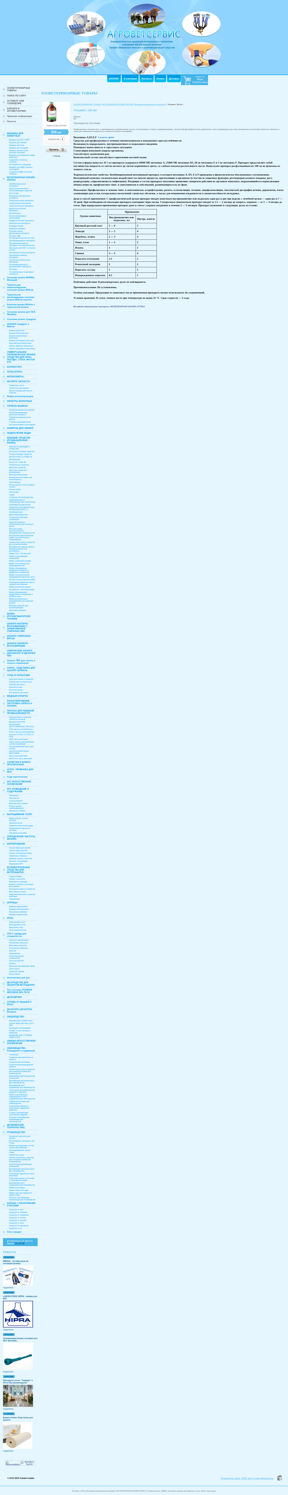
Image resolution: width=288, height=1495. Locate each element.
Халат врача (14, 969)
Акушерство (14, 798)
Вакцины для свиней (17, 142)
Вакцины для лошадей (18, 148)
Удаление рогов (15, 823)
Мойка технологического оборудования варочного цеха (22, 576)
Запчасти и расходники (19, 388)
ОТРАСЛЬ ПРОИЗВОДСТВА (21, 497)
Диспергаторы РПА (17, 722)
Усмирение (13, 1055)
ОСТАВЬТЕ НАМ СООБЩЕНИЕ (15, 102)
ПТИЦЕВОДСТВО (16, 1132)
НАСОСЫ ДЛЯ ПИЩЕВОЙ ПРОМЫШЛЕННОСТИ (20, 711)
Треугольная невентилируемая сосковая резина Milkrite (20, 287)
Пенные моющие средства (20, 454)
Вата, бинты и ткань (17, 892)
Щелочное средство (17, 467)
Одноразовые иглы (17, 922)
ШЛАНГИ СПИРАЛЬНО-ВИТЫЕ (19, 637)
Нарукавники (14, 953)
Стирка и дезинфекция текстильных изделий (18, 1114)
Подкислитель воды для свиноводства (19, 1102)
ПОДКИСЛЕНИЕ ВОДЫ (19, 433)
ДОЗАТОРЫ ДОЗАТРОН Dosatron (19, 1010)
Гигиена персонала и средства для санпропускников (22, 543)
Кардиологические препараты (21, 221)
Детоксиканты (15, 213)
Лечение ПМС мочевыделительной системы (21, 237)
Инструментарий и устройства (22, 889)
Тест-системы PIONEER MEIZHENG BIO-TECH (19, 991)
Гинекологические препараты (21, 201)
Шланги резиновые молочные (21, 340)
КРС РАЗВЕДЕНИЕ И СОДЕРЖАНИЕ (18, 790)
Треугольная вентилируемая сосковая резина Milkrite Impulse (20, 297)
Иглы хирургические (17, 930)
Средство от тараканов (19, 1215)
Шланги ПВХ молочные (19, 333)
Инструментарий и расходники (22, 425)
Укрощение (13, 795)
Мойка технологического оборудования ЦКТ (19, 565)
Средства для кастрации (19, 1062)
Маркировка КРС (16, 864)
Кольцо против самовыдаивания (16, 807)
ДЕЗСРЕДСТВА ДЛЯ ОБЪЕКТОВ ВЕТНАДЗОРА (21, 983)
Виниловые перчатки (18, 945)
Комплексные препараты (19, 223)
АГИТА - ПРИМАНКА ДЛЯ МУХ (20, 770)
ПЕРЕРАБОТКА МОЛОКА (19, 505)
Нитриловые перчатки (18, 943)
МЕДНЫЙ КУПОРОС (17, 696)
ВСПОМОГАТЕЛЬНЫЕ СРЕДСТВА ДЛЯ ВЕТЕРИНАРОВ (18, 870)
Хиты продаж (14, 1232)
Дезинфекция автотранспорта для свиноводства (21, 1082)
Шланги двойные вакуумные (21, 346)
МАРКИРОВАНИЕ (16, 844)
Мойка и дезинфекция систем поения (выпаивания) (21, 1147)
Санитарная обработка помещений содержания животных (19, 1108)
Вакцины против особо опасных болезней (18, 151)
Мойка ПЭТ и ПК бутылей (20, 553)
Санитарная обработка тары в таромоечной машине (21, 583)
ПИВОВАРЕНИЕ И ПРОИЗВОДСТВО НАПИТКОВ (22, 501)
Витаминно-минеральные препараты (150, 104)
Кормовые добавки (17, 229)
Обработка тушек (16, 1155)
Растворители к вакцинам (20, 164)
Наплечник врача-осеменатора (16, 957)
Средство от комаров (18, 1212)
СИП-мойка (14, 492)
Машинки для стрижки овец (20, 1021)
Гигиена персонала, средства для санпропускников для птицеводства (21, 1160)
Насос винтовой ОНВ (18, 756)
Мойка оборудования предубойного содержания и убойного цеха (21, 594)
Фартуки (12, 951)
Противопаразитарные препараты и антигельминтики (22, 244)
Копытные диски (16, 690)
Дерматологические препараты (17, 210)
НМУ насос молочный (18, 739)
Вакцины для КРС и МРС (19, 140)
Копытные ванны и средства (21, 679)
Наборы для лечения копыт (20, 682)
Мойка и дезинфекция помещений (18, 557)
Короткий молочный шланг (20, 343)
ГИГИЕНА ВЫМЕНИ (17, 406)
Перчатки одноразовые (19, 940)
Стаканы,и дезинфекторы (20, 422)
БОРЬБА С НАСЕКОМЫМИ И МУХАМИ (21, 1204)
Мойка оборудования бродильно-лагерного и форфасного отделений (19, 570)
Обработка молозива (18, 833)
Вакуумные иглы (16, 927)
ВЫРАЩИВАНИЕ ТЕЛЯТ (19, 814)
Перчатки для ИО (16, 961)
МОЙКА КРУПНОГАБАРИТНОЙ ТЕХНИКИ (18, 616)
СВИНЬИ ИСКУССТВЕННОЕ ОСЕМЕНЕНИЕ (21, 1042)
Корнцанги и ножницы (18, 882)
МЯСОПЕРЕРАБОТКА (18, 515)
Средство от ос (15, 1228)
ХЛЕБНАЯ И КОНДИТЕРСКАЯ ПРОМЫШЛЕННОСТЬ (21, 508)
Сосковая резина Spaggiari (21, 319)
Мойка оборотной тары (18, 1190)
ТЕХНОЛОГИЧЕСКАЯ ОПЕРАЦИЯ (18, 518)
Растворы (13, 269)
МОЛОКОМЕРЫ (15, 376)
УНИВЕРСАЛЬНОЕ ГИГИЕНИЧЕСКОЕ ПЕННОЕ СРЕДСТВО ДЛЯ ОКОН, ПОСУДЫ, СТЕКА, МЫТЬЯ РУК (21, 357)
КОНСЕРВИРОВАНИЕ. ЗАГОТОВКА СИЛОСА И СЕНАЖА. (19, 703)
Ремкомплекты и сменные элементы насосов (20, 718)
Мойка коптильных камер (19, 587)
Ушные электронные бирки (20, 853)
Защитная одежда (16, 971)
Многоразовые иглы (17, 925)
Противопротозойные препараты (18, 256)
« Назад (56, 156)
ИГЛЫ (10, 918)
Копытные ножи (15, 687)
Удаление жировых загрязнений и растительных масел (21, 524)
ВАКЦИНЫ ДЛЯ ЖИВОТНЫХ (15, 134)
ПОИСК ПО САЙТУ (16, 95)
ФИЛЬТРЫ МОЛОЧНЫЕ (19, 401)
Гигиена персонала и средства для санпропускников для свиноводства (22, 1071)
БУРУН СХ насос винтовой (20, 759)
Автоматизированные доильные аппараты (18, 414)
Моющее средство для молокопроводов (18, 607)
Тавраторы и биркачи (18, 856)
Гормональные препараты (20, 203)
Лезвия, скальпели (17, 879)
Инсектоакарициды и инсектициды (18, 217)
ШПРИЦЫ (12, 902)
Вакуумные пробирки (18, 912)
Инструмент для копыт (18, 692)
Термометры (14, 899)
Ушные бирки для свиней (19, 848)
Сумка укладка (15, 876)
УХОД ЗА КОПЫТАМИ (18, 675)
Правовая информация (19, 116)
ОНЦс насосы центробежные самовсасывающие (21, 743)
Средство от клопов (17, 1218)
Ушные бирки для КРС (18, 850)
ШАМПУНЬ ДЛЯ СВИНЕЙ (20, 428)
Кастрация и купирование (20, 1028)
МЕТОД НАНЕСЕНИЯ (18, 475)
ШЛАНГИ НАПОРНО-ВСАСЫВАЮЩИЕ (17, 644)
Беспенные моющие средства (21, 451)
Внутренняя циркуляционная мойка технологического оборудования (21, 537)
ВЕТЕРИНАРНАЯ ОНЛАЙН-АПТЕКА (21, 178)
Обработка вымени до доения (21, 410)
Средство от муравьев (18, 1226)
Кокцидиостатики (16, 226)
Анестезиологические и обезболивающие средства (20, 190)
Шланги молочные (16, 330)
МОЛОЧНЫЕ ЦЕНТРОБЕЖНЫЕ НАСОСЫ (21, 725)
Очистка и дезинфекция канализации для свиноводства (19, 1119)
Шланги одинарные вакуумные (22, 348)
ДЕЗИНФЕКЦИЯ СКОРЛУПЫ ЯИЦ (16, 1126)
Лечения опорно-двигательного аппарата (19, 232)
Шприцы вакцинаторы (18, 914)
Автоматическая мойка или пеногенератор (20, 478)
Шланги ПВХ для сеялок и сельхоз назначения (21, 661)
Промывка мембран (17, 610)
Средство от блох (16, 1223)
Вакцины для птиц (16, 145)
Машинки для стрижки (18, 803)
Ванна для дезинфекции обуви (22, 966)
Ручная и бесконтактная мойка (22, 580)
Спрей (11, 495)
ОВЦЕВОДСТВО (15, 1016)
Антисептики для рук (18, 977)
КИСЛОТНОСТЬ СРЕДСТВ (20, 457)
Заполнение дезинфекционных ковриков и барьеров (22, 1091)
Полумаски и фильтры (18, 948)
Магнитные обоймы (17, 811)
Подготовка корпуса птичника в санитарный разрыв (21, 1179)
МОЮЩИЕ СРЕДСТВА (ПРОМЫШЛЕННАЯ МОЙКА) (18, 440)
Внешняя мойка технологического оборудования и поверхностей (22, 531)
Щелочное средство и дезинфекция (18, 471)
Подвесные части (16, 385)
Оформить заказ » (200, 82)
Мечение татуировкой (18, 861)
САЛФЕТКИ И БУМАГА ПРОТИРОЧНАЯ (18, 763)
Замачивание (14, 482)
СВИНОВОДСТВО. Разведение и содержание (21, 1049)
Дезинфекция (14, 459)
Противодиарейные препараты (22, 241)
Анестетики (14, 193)
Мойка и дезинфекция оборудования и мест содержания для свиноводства (22, 1097)
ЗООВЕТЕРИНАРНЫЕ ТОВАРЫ (18, 89)
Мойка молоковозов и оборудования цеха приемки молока (21, 601)
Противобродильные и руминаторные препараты (20, 266)
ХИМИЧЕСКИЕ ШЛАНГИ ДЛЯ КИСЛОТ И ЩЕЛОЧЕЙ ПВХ (21, 653)
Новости (11, 121)
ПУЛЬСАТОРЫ (14, 371)
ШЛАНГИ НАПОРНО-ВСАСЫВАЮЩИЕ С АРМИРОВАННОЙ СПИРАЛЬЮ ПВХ (17, 627)
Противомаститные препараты (22, 253)
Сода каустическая (17, 777)
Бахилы (12, 963)
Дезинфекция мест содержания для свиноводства (22, 1086)
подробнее (8, 1287)
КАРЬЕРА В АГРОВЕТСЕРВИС (16, 109)
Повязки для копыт (17, 684)
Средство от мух (16, 1210)
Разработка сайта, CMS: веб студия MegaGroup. (247, 1478)
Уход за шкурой (15, 801)
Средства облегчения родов (21, 826)
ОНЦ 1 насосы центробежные (21, 732)
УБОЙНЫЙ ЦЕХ (16, 512)
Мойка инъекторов (17, 1188)
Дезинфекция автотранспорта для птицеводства (21, 1170)
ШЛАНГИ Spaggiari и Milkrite (18, 325)
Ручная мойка (15, 489)
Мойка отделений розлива (20, 561)
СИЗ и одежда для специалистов (16, 934)
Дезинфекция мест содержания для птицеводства (22, 1184)
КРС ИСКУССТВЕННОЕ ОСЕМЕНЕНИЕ (19, 782)
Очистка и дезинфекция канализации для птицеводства (22, 1199)
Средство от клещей (17, 1220)
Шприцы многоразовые (19, 909)
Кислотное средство (17, 462)
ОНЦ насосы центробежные (21, 729)
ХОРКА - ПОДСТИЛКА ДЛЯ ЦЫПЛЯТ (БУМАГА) (21, 669)
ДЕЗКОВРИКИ (14, 997)
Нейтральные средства (19, 465)
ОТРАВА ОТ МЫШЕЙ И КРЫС (19, 1003)
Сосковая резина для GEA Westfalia (21, 313)
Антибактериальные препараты (17, 185)
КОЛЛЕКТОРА (14, 367)
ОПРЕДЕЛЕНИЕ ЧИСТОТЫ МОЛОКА (21, 837)
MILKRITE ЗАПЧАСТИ (18, 381)
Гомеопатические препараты (21, 206)
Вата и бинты (14, 974)
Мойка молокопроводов (20, 396)
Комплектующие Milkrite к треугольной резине (21, 305)
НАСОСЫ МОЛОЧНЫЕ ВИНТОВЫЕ (19, 752)
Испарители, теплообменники (21, 590)
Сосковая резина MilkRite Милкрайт (20, 278)
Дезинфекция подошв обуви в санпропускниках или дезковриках (21, 549)
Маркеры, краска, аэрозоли (20, 858)
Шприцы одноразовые (18, 906)
